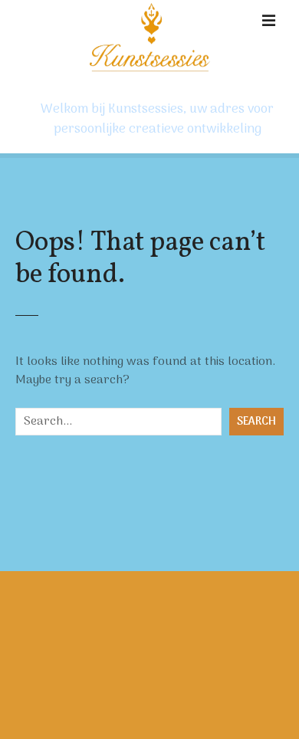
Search (256, 422)
